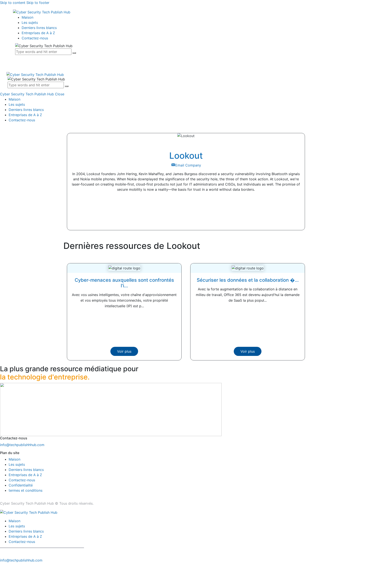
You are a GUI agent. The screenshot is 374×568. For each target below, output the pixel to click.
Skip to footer (37, 2)
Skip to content (12, 2)
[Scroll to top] (2, 565)
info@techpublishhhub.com (22, 445)
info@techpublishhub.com (21, 560)
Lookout (186, 155)
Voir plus (124, 351)
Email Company (188, 165)
